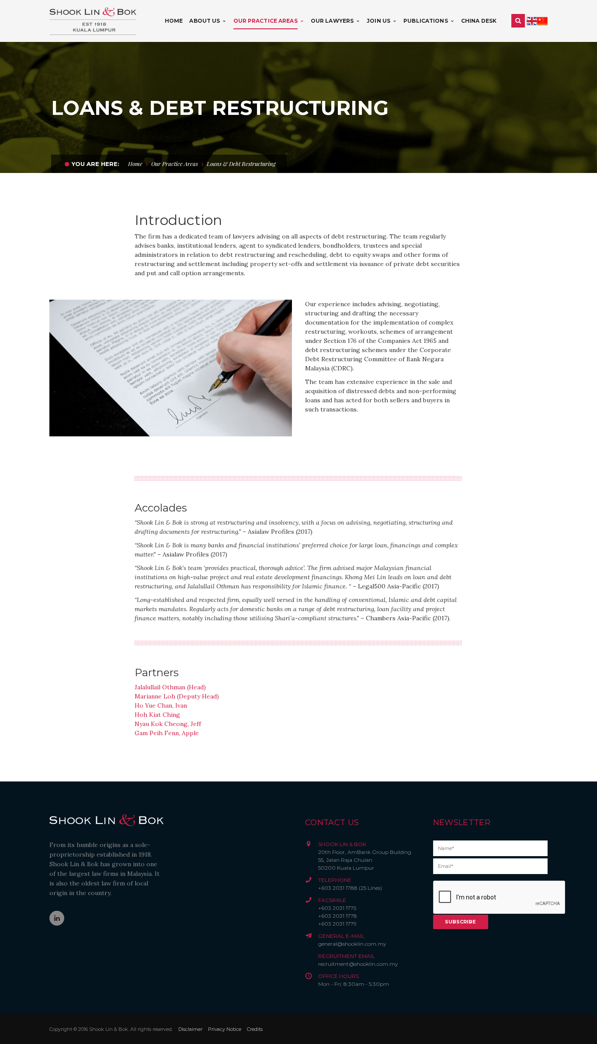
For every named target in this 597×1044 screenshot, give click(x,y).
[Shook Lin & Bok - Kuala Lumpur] (93, 20)
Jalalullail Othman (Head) (170, 687)
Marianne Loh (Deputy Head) (177, 696)
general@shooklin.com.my (352, 943)
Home (135, 163)
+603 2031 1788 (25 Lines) (350, 888)
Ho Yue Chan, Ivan (161, 705)
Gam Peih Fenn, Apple (167, 733)
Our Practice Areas (174, 163)
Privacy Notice (224, 1029)
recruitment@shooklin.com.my (358, 964)
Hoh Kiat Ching (157, 715)
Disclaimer (190, 1029)
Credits (255, 1029)
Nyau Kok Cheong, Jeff (168, 724)
